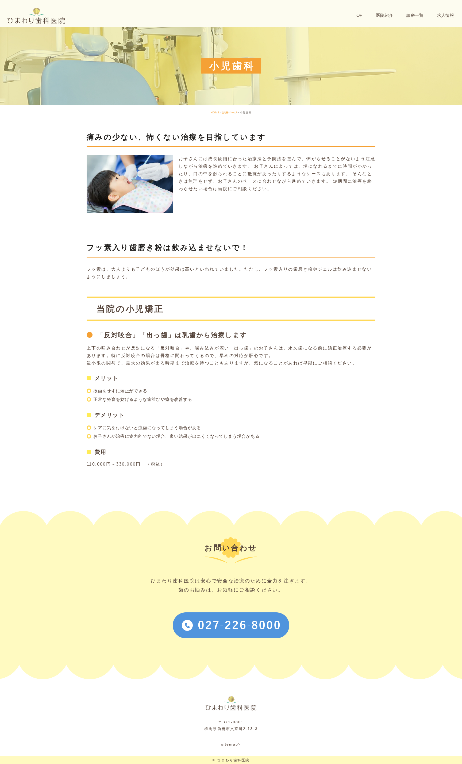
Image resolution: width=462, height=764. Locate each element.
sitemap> (231, 744)
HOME (215, 112)
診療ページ (229, 112)
